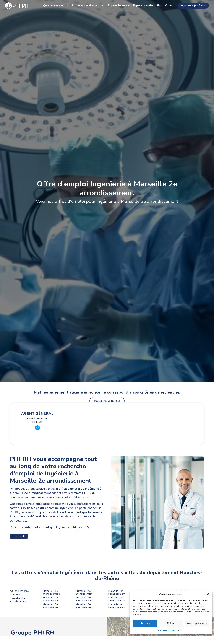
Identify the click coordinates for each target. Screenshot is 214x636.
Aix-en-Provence (19, 590)
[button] (207, 594)
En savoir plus (18, 536)
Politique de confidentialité (169, 630)
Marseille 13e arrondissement (51, 606)
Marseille (15, 594)
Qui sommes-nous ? (55, 5)
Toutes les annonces (107, 401)
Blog (159, 5)
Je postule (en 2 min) (193, 5)
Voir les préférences (197, 623)
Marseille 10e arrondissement (18, 600)
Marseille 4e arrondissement (116, 606)
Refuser (171, 623)
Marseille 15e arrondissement (84, 599)
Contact (170, 5)
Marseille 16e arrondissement (84, 606)
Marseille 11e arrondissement (51, 592)
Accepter (145, 623)
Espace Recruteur (119, 5)
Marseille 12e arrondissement (51, 599)
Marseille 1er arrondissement (116, 592)
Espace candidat (143, 5)
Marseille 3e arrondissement (116, 599)
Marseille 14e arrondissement (84, 592)
